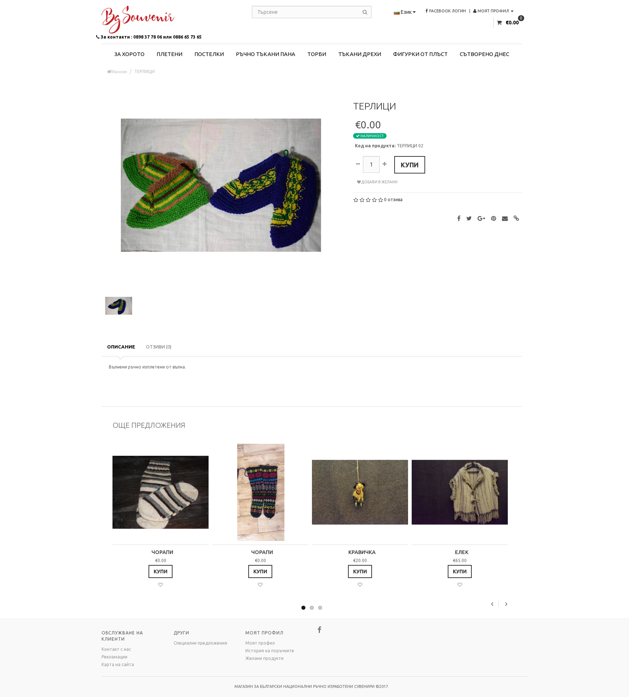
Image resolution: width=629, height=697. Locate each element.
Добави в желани (379, 182)
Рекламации (114, 656)
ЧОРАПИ (162, 552)
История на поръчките (269, 650)
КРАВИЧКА (362, 552)
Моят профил (260, 643)
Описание (121, 346)
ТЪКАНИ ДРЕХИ (359, 54)
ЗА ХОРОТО (129, 54)
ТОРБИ (316, 54)
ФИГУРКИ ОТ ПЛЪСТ (420, 54)
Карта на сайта (118, 664)
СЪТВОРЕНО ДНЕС (484, 54)
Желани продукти (264, 658)
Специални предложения (200, 643)
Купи (410, 164)
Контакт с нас (116, 649)
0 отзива (393, 199)
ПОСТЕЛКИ (209, 54)
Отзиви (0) (158, 346)
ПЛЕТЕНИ (169, 54)
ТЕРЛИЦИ (144, 71)
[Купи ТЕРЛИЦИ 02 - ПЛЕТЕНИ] (221, 184)
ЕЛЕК (461, 552)
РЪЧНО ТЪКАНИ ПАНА (265, 54)
